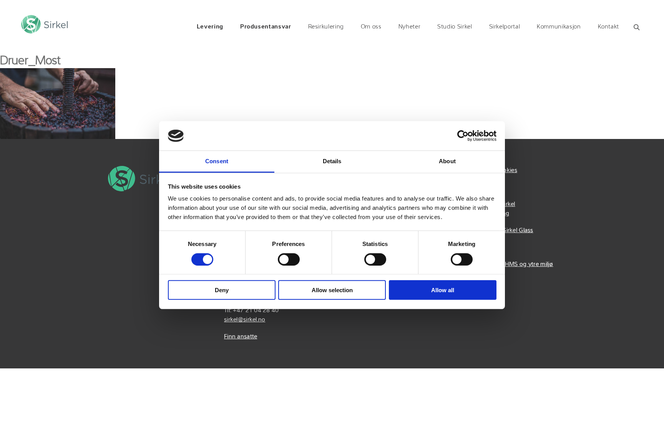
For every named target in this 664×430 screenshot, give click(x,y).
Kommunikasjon (559, 27)
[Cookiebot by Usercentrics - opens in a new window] (462, 136)
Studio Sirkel (454, 27)
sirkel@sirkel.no (244, 320)
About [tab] (447, 161)
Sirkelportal (504, 27)
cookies (507, 170)
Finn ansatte (240, 337)
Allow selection (332, 290)
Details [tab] (332, 161)
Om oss (371, 27)
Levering (210, 27)
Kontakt (608, 27)
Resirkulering (326, 27)
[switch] (289, 259)
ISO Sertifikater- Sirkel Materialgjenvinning (485, 209)
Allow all (442, 290)
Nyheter (409, 27)
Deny (222, 290)
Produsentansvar (265, 27)
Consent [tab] (216, 161)
